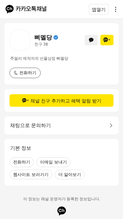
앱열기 (99, 9)
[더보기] (114, 9)
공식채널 (55, 37)
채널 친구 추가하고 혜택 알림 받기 (66, 100)
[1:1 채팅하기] (91, 40)
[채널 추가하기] (106, 40)
